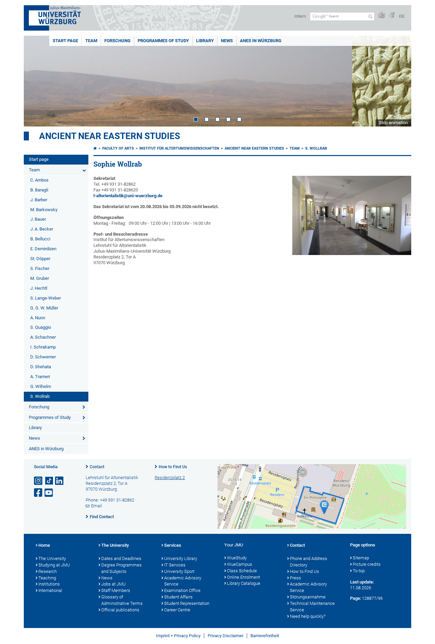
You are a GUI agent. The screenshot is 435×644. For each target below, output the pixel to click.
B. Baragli (39, 189)
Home (44, 545)
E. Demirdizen (43, 248)
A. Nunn (37, 317)
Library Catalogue (243, 583)
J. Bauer (38, 219)
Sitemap (361, 557)
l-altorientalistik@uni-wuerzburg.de (127, 195)
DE (401, 16)
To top (359, 570)
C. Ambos (39, 180)
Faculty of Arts (118, 148)
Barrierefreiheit (264, 635)
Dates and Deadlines (121, 558)
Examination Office (182, 590)
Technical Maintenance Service (312, 606)
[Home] (95, 148)
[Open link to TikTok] (49, 481)
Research (47, 571)
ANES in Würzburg (260, 40)
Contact (97, 466)
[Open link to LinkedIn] (60, 481)
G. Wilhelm (40, 386)
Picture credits (367, 564)
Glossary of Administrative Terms (122, 600)
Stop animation (393, 122)
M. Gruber (39, 278)
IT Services (175, 564)
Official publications (120, 609)
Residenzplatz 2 (170, 477)
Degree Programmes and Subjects (121, 568)
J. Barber (38, 199)
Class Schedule (242, 570)
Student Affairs (178, 596)
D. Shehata (40, 366)
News (227, 40)
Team (91, 40)
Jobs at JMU (113, 584)
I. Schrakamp (43, 347)
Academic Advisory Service (182, 581)
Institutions (49, 584)
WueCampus (239, 564)
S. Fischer (39, 268)
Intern (300, 16)
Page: (355, 598)
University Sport (179, 571)
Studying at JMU (54, 564)
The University (52, 558)
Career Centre (177, 609)
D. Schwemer (43, 356)
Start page (65, 40)
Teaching (47, 577)
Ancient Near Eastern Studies (109, 136)
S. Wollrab (40, 396)
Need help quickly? (308, 616)
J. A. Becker (41, 229)
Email (96, 505)
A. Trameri (40, 376)
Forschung (117, 40)
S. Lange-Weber (45, 298)
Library (205, 40)
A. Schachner (43, 337)
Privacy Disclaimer (225, 635)
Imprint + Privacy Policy (178, 635)
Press (295, 577)
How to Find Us (173, 466)
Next (399, 81)
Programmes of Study (163, 40)
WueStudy (237, 557)
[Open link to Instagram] (39, 481)
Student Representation (186, 603)
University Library (180, 558)
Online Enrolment (243, 577)
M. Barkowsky (43, 209)
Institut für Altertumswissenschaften (179, 148)
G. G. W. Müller (44, 307)
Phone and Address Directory (308, 561)
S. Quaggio (40, 327)
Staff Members (115, 590)
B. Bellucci (40, 238)
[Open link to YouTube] (49, 493)
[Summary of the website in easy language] (382, 15)
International (50, 590)
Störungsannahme (308, 596)
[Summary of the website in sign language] (392, 15)
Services (172, 545)
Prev (35, 81)
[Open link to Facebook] (39, 493)
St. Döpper (40, 258)
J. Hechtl (38, 288)
